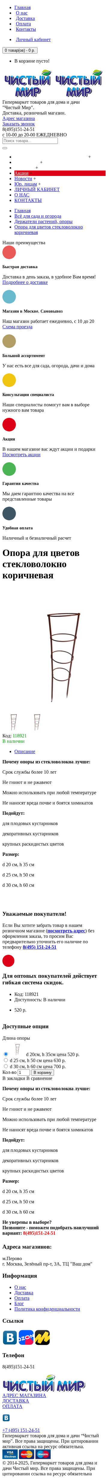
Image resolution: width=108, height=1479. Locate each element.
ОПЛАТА (12, 1406)
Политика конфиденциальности (47, 1309)
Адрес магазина (18, 118)
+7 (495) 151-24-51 (21, 1430)
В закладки (13, 1078)
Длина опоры (16, 1038)
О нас (20, 1287)
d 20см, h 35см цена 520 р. (52, 1054)
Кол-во (9, 1072)
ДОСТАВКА (15, 1400)
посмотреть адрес (66, 930)
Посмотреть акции (21, 454)
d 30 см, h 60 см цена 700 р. (37, 1066)
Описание (24, 751)
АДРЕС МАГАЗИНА (24, 1395)
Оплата (21, 1298)
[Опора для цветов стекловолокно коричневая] (13, 730)
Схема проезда (17, 326)
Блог (19, 1303)
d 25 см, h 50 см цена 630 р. (37, 1060)
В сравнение (39, 1078)
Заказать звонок (18, 123)
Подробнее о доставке (25, 282)
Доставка (23, 1292)
